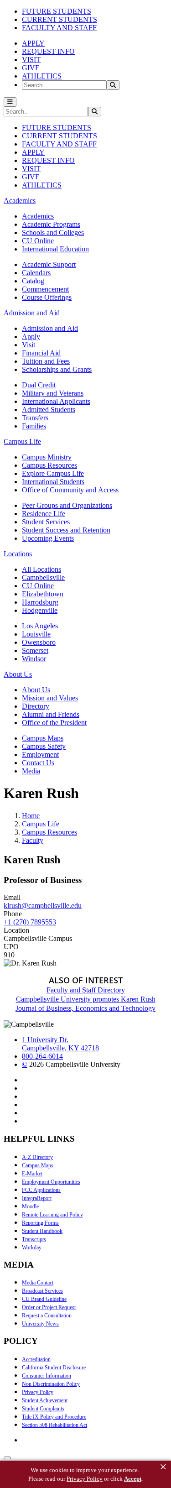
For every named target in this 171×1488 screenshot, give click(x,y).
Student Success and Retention (66, 530)
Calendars (36, 273)
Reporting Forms (40, 1223)
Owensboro (39, 642)
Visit (28, 345)
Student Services (46, 522)
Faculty (32, 840)
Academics (38, 216)
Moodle (30, 1206)
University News (40, 1324)
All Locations (41, 569)
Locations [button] (18, 554)
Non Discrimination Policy (51, 1384)
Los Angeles (40, 626)
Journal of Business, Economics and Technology (85, 1008)
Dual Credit (39, 385)
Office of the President (54, 722)
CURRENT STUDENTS (59, 19)
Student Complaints (43, 1408)
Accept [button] (132, 1478)
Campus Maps (42, 738)
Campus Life (40, 824)
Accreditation (36, 1359)
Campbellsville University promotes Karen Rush (85, 999)
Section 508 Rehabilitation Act (54, 1425)
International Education (55, 249)
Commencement (45, 289)
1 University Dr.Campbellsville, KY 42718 (60, 1044)
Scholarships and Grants (57, 369)
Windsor (34, 659)
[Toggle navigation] (10, 102)
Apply (31, 336)
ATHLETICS (42, 76)
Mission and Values (50, 698)
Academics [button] (20, 200)
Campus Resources (49, 465)
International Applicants (56, 401)
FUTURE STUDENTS (56, 11)
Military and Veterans (52, 393)
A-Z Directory (37, 1157)
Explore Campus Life (53, 473)
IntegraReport (37, 1198)
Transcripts (34, 1239)
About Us (36, 690)
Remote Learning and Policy (52, 1214)
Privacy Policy (37, 1392)
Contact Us (38, 763)
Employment (40, 754)
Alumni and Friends (50, 714)
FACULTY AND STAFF (59, 27)
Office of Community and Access (70, 490)
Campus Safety (44, 746)
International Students (53, 482)
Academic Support (49, 264)
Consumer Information (46, 1376)
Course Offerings (47, 297)
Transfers (35, 418)
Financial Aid (41, 353)
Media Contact (37, 1282)
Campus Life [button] (22, 441)
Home (31, 816)
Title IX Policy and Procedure (54, 1417)
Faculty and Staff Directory (86, 990)
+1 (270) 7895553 (30, 922)
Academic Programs (51, 224)
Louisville (36, 634)
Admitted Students (48, 409)
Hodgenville (39, 610)
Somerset (35, 650)
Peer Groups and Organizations (67, 505)
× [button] (163, 1467)
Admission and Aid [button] (32, 313)
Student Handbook (42, 1231)
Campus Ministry (47, 457)
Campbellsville (43, 577)
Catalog (33, 281)
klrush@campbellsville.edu (43, 905)
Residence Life (43, 513)
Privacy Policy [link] (85, 1478)
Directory (35, 706)
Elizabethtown (42, 594)
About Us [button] (18, 674)
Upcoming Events (48, 538)
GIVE (31, 68)
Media (31, 771)
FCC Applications (41, 1190)
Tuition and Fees (46, 361)
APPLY (33, 43)
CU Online (38, 241)
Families (34, 426)
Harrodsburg (40, 602)
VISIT (31, 59)
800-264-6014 (42, 1056)
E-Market (32, 1173)
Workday (31, 1247)
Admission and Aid (50, 328)
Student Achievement (44, 1400)
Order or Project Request (49, 1307)
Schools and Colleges (53, 232)
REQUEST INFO (48, 51)
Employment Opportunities (51, 1182)
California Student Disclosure (54, 1367)
